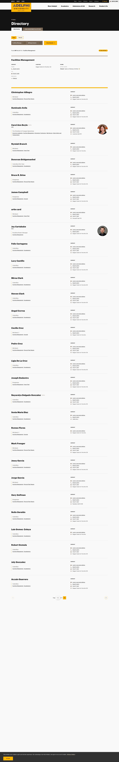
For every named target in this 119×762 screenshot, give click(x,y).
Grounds (26, 198)
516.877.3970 (16, 68)
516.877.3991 (16, 73)
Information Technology (40, 133)
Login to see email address (79, 95)
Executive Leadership (17, 133)
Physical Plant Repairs (29, 98)
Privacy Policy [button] (71, 754)
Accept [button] (8, 758)
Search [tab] (20, 37)
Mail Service (49, 133)
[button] (104, 1)
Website (15, 78)
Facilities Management (17, 98)
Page (54, 597)
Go (64, 597)
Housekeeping (27, 114)
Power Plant (26, 150)
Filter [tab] (14, 37)
